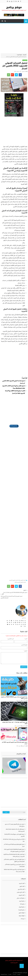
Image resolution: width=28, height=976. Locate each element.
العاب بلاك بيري (21, 889)
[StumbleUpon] (17, 624)
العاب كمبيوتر (21, 895)
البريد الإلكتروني (10, 639)
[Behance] (23, 620)
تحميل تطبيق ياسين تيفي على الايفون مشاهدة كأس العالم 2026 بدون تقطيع (14, 860)
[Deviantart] (19, 620)
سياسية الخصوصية (4, 974)
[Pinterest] (17, 622)
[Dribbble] (15, 620)
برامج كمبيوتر (21, 907)
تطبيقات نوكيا (21, 915)
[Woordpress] (25, 626)
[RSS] (13, 622)
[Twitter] (13, 624)
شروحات (22, 918)
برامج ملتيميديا (21, 910)
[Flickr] (11, 620)
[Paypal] (19, 622)
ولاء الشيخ (24, 71)
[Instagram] (23, 622)
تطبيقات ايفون (21, 913)
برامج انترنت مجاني (20, 898)
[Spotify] (25, 624)
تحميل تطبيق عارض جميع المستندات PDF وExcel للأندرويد (14, 835)
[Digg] (17, 620)
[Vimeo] (11, 624)
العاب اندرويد (21, 883)
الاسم (25, 639)
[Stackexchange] (23, 624)
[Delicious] (21, 620)
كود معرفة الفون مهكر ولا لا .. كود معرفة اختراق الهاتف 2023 (14, 723)
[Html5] (25, 622)
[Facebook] (13, 620)
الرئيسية (24, 54)
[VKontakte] (9, 624)
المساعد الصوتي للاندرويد (13, 580)
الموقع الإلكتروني (24, 645)
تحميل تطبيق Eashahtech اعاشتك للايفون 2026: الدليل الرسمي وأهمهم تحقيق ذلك (14, 850)
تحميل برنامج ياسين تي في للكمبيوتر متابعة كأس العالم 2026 (14, 865)
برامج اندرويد (19, 54)
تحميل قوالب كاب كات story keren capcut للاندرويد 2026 (15, 830)
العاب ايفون (22, 886)
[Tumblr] (15, 624)
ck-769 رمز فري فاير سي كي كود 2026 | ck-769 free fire (13, 840)
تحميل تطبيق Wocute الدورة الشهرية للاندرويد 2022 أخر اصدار (14, 743)
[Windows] (7, 624)
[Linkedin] (21, 622)
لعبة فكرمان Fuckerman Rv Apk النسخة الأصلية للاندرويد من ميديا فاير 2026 (14, 855)
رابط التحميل (13, 426)
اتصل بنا (10, 974)
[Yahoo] (23, 626)
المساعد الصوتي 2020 (22, 580)
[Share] (11, 622)
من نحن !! (14, 974)
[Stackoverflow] (21, 624)
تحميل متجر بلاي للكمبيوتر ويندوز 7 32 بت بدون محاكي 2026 (14, 825)
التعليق (25, 651)
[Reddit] (15, 622)
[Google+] (7, 620)
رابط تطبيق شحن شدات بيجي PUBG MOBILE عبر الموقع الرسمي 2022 (14, 697)
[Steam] (19, 624)
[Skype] (9, 622)
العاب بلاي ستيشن (20, 892)
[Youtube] (21, 626)
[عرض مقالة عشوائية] (2, 21)
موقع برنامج (14, 7)
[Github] (9, 620)
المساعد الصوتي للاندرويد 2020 (20, 582)
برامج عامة (22, 904)
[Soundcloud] (7, 622)
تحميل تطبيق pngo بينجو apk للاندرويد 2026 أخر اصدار (14, 845)
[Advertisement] (14, 39)
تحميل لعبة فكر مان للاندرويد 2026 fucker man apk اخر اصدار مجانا (14, 870)
